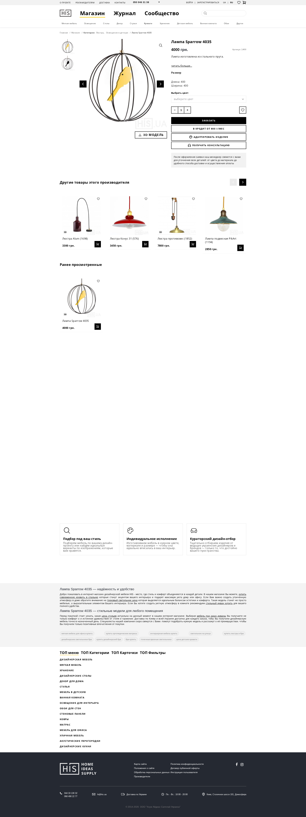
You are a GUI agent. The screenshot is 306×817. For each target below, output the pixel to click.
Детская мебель (185, 23)
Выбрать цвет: (180, 92)
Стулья (133, 23)
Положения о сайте (144, 768)
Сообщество (162, 13)
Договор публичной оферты (185, 768)
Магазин (92, 13)
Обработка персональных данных (152, 772)
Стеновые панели (73, 713)
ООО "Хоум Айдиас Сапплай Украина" (160, 807)
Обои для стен (70, 708)
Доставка (104, 2)
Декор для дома (72, 681)
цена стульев (109, 615)
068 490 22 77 (70, 796)
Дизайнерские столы (75, 675)
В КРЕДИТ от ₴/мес (208, 128)
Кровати (148, 23)
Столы (106, 23)
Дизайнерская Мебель (76, 659)
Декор (120, 23)
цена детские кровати (186, 639)
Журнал (125, 13)
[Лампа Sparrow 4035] (81, 298)
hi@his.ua (101, 794)
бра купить (131, 639)
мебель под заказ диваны (211, 615)
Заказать (208, 120)
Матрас (65, 724)
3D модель (153, 135)
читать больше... (181, 66)
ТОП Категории (95, 652)
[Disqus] (153, 376)
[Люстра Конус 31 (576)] (129, 215)
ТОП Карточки (124, 652)
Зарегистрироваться (208, 2)
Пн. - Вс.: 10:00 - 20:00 (177, 794)
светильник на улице (200, 633)
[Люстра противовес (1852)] (177, 215)
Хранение (165, 23)
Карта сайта (140, 764)
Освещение (90, 23)
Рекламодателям (85, 2)
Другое (240, 23)
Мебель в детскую (73, 692)
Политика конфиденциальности (187, 764)
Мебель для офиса (73, 730)
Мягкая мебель (69, 23)
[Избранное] (239, 2)
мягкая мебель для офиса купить (77, 633)
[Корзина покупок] (244, 3)
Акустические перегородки (80, 740)
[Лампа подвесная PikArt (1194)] (224, 215)
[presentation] (233, 182)
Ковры (64, 719)
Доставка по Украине (137, 794)
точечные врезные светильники (156, 639)
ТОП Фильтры (153, 652)
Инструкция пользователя (184, 772)
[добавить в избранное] (242, 110)
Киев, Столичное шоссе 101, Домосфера (226, 794)
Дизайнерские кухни (75, 746)
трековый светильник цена (122, 600)
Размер (176, 72)
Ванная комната (208, 23)
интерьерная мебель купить (163, 633)
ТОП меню (69, 652)
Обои (226, 23)
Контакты (120, 2)
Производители (142, 776)
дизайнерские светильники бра (77, 639)
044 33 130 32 (70, 793)
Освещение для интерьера (79, 702)
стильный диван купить (219, 603)
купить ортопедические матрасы (121, 633)
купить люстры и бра (234, 633)
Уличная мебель (72, 735)
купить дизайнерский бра (109, 639)
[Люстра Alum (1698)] (81, 215)
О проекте (65, 2)
